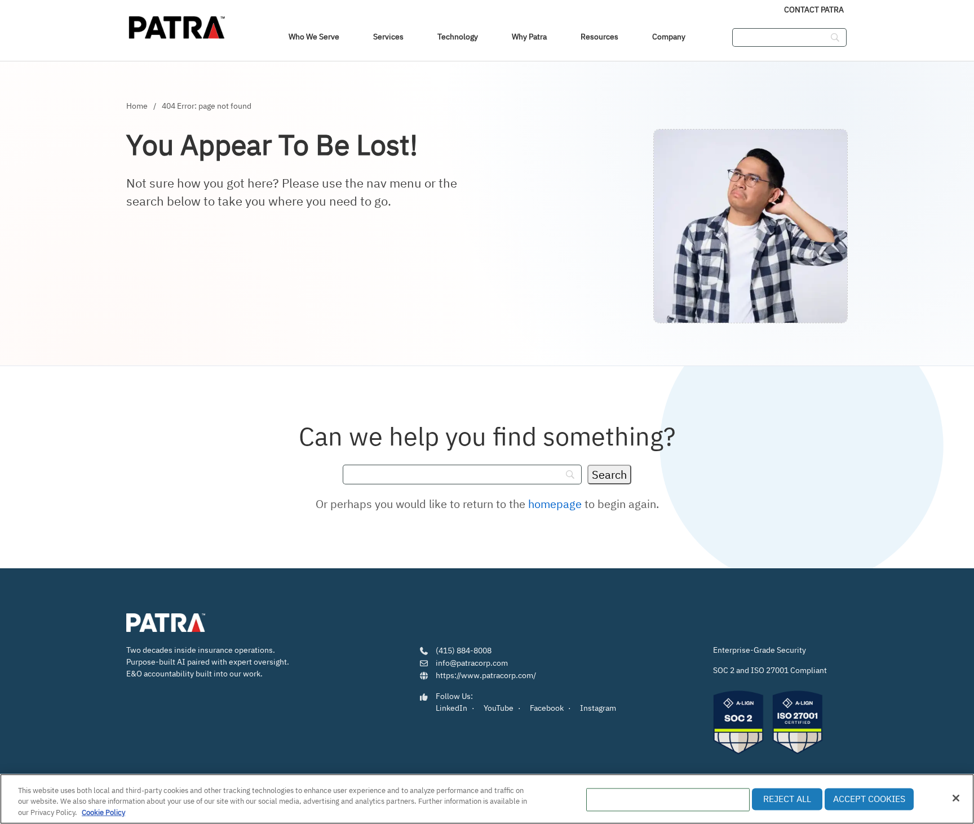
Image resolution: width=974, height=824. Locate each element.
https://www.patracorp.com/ (486, 675)
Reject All (787, 798)
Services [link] (388, 37)
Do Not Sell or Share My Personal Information (668, 799)
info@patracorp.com (472, 663)
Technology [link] (457, 37)
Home (137, 106)
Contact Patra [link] (814, 10)
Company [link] (668, 37)
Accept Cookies (869, 798)
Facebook (547, 708)
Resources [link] (599, 37)
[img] (177, 25)
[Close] (956, 798)
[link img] (165, 623)
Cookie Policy (103, 812)
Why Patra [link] (529, 37)
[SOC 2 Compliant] (738, 723)
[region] (487, 799)
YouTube (498, 708)
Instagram (598, 708)
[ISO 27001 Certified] (797, 723)
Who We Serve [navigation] (314, 37)
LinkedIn (451, 708)
